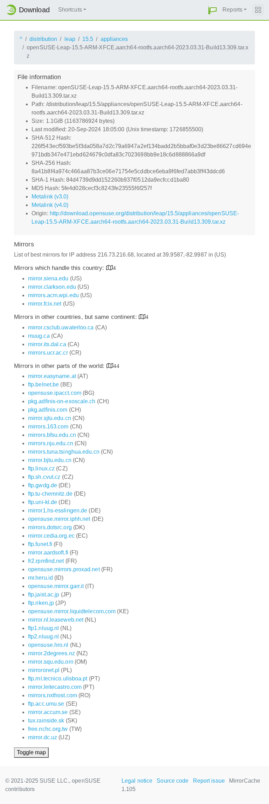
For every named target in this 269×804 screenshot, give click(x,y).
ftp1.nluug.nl (43, 628)
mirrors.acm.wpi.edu (53, 295)
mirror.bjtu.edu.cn (49, 460)
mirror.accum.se (48, 712)
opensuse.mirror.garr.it (56, 586)
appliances (114, 39)
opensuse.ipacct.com (54, 393)
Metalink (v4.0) (50, 205)
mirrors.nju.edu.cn (50, 443)
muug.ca (39, 336)
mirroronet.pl (44, 670)
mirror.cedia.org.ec (51, 536)
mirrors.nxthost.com (52, 695)
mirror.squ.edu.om (50, 662)
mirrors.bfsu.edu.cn (52, 435)
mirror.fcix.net (45, 304)
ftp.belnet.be (43, 384)
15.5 (87, 39)
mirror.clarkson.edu (52, 287)
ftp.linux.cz (41, 468)
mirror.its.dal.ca (47, 344)
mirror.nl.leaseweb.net (55, 620)
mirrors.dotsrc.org (50, 527)
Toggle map (31, 752)
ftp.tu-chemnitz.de (50, 494)
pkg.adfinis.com (48, 410)
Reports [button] (232, 10)
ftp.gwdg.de (42, 485)
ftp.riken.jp (41, 603)
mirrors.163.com (48, 426)
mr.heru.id (40, 578)
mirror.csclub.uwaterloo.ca (61, 327)
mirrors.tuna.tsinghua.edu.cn (63, 452)
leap (69, 39)
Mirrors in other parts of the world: (60, 366)
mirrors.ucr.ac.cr (48, 353)
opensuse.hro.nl (48, 645)
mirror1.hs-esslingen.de (57, 510)
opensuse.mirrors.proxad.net (64, 569)
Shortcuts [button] (70, 10)
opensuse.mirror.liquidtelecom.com (72, 611)
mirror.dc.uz (42, 737)
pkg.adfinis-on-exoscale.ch (62, 401)
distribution (43, 39)
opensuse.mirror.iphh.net (59, 519)
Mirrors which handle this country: (60, 268)
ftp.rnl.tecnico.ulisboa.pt (58, 678)
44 (116, 366)
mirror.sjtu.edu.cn (49, 418)
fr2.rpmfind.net (46, 561)
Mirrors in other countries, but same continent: (76, 317)
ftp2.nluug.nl (43, 636)
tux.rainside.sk (46, 720)
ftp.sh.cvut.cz (44, 477)
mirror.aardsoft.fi (48, 552)
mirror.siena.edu (48, 278)
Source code (172, 781)
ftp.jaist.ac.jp (44, 594)
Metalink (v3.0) (50, 197)
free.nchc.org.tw (48, 729)
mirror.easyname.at (52, 376)
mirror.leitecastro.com (55, 687)
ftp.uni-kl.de (42, 502)
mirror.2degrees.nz (51, 653)
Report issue (209, 781)
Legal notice (137, 781)
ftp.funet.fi (40, 544)
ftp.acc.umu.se (46, 704)
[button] (213, 10)
